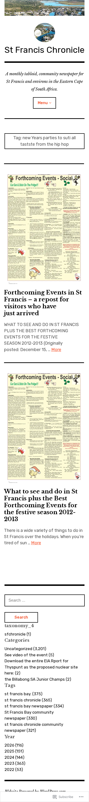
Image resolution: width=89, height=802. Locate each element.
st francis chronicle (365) (28, 700)
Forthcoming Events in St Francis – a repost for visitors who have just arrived (43, 303)
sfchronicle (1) (18, 634)
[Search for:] (45, 600)
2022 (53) (14, 769)
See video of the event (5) (29, 654)
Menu (43, 103)
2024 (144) (14, 757)
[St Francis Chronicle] (45, 8)
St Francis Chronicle (44, 50)
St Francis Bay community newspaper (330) (29, 715)
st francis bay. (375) (23, 693)
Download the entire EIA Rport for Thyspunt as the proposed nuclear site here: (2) (41, 666)
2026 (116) (14, 745)
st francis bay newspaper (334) (34, 706)
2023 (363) (15, 763)
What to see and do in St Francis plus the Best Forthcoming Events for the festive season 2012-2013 (41, 505)
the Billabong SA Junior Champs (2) (38, 679)
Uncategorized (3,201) (25, 648)
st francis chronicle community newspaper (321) (34, 727)
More (56, 349)
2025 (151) (14, 751)
